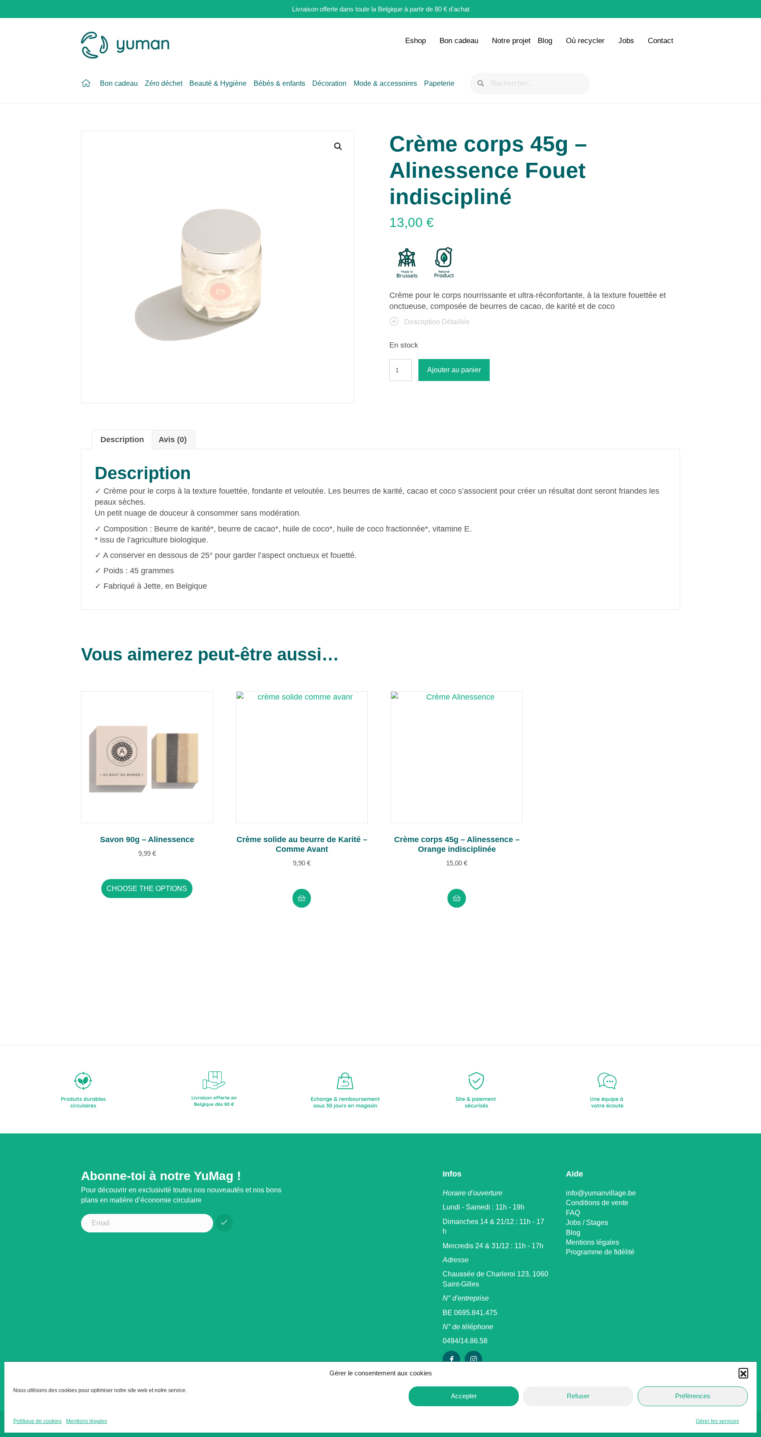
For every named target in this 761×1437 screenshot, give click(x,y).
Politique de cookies (37, 1421)
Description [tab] (122, 439)
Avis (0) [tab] (173, 439)
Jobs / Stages (587, 1222)
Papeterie (439, 83)
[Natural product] (444, 263)
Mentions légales (86, 1421)
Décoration (329, 83)
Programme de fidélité (600, 1252)
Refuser (578, 1396)
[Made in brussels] (407, 263)
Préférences (692, 1396)
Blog (545, 41)
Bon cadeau (459, 41)
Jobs (626, 41)
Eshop (415, 41)
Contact (660, 41)
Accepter (464, 1396)
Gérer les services (717, 1421)
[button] (743, 1372)
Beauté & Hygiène (218, 83)
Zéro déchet (163, 83)
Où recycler (585, 41)
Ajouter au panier (454, 370)
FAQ (573, 1213)
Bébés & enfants (279, 83)
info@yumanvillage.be (601, 1193)
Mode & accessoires (385, 83)
